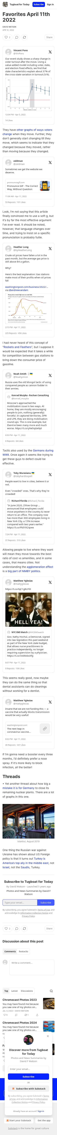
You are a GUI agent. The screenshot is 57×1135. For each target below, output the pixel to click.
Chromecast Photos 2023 (20, 999)
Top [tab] (6, 991)
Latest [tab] (14, 991)
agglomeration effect (40, 566)
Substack (13, 1128)
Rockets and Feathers (17, 347)
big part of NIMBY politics (24, 571)
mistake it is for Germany (18, 788)
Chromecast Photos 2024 (20, 1022)
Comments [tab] (10, 951)
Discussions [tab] (27, 991)
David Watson (9, 27)
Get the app (44, 1120)
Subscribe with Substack (30, 1088)
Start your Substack (20, 1120)
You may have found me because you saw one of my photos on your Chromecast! (20, 1005)
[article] (28, 1007)
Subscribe (39, 4)
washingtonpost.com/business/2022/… (26, 286)
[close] (47, 1036)
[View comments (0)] (17, 37)
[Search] (51, 991)
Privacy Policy (38, 1102)
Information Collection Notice (34, 913)
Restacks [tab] (23, 951)
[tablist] (16, 951)
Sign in (50, 4)
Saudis (25, 867)
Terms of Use (44, 909)
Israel (6, 867)
